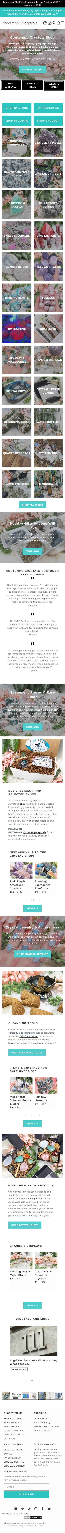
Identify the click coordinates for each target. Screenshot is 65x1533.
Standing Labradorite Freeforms (42, 885)
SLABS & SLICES (17, 266)
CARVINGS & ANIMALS (17, 204)
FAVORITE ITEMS (12, 1458)
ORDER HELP (40, 1418)
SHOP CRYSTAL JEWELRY (32, 954)
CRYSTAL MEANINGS (14, 1466)
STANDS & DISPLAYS (48, 359)
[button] (54, 22)
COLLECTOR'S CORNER (48, 204)
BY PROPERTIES (48, 107)
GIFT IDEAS (9, 1438)
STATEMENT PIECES (48, 142)
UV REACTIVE (17, 328)
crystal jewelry (28, 933)
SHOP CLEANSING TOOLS (27, 1052)
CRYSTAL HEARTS (17, 297)
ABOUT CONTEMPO (13, 1450)
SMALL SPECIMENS (17, 235)
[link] (32, 4)
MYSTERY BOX (48, 453)
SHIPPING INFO (41, 1430)
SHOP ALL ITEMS (32, 69)
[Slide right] (39, 900)
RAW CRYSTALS (12, 1426)
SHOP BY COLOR (48, 120)
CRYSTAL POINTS (48, 235)
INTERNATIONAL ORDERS (46, 1426)
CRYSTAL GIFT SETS (48, 173)
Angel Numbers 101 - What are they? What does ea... (34, 1362)
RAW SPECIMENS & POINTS (16, 173)
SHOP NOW (32, 551)
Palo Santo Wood (29, 1036)
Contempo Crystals (19, 1514)
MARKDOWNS (48, 484)
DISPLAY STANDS (12, 1434)
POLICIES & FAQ (42, 1422)
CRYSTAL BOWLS (16, 391)
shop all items (32, 505)
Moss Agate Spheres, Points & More (20, 1100)
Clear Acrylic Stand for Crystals (43, 1275)
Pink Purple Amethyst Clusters (17, 885)
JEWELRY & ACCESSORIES (16, 360)
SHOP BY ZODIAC (16, 120)
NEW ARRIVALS (11, 1422)
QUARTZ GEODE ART (16, 453)
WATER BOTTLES (48, 421)
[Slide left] (26, 900)
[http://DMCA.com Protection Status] (32, 1518)
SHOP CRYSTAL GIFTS (24, 1225)
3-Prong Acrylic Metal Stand (20, 1273)
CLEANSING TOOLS (17, 421)
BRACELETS (48, 328)
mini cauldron (35, 1043)
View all (33, 908)
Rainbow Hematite (41, 1098)
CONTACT (8, 1454)
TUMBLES (48, 297)
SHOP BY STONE (17, 107)
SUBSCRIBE (26, 1494)
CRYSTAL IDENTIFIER (14, 1462)
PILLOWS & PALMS (48, 266)
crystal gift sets (34, 1198)
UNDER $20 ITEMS (16, 484)
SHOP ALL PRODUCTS (16, 142)
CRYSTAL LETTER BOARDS (48, 391)
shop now (32, 727)
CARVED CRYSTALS (13, 1430)
